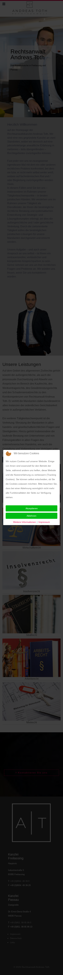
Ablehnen (31, 515)
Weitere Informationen (24, 522)
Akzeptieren (32, 508)
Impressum (44, 522)
